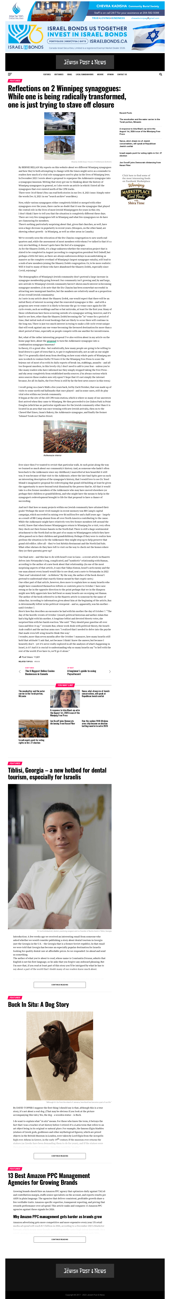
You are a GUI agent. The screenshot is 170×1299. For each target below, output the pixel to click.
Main (37, 662)
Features (47, 74)
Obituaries (58, 74)
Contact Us (122, 74)
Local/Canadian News (84, 74)
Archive (100, 74)
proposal (51, 340)
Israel (69, 74)
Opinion (110, 74)
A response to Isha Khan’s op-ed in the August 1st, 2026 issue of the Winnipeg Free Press (140, 131)
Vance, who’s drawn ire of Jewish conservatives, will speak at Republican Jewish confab (138, 144)
